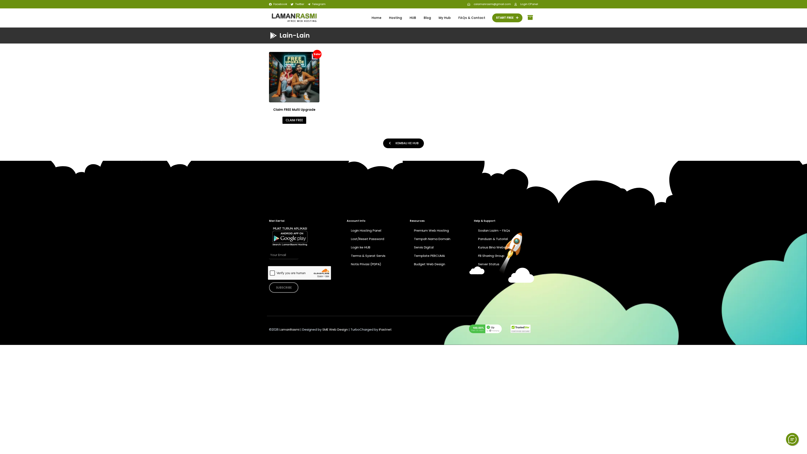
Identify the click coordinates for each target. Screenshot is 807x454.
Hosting (395, 18)
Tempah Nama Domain (432, 239)
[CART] (530, 18)
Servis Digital (424, 247)
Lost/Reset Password (367, 239)
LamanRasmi (289, 329)
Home (376, 18)
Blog (427, 18)
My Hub (445, 18)
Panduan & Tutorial (493, 239)
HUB (413, 18)
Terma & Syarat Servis (368, 255)
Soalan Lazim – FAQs (494, 230)
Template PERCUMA (429, 255)
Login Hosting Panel (366, 230)
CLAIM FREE (294, 120)
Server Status (488, 264)
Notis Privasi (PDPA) (366, 264)
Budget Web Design (429, 264)
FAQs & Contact (471, 18)
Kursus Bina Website (494, 247)
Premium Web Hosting (431, 230)
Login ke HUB (360, 247)
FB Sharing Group (491, 255)
